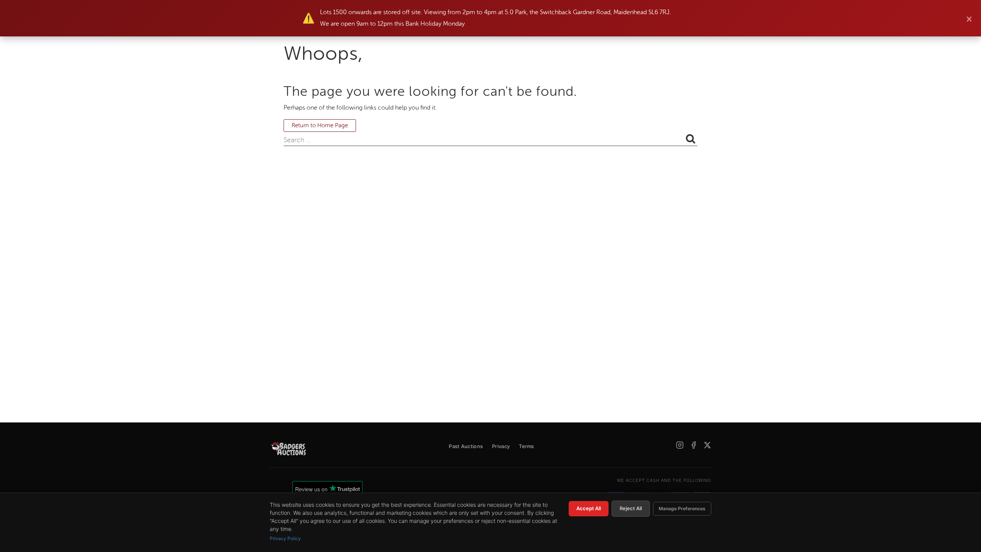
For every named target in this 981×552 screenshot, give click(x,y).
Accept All (588, 508)
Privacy (501, 446)
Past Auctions (466, 446)
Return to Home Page (320, 125)
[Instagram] (680, 445)
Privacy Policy (285, 538)
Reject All (631, 508)
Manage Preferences (682, 508)
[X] (707, 445)
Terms (526, 446)
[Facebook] (693, 445)
